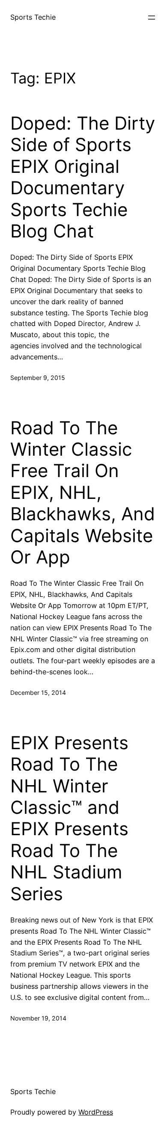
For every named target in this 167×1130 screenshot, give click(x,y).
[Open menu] (151, 17)
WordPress (95, 1112)
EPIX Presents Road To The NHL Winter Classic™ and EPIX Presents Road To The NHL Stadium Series (69, 818)
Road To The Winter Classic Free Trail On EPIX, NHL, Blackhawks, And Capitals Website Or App (82, 492)
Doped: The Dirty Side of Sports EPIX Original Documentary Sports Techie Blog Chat (82, 177)
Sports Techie (33, 17)
